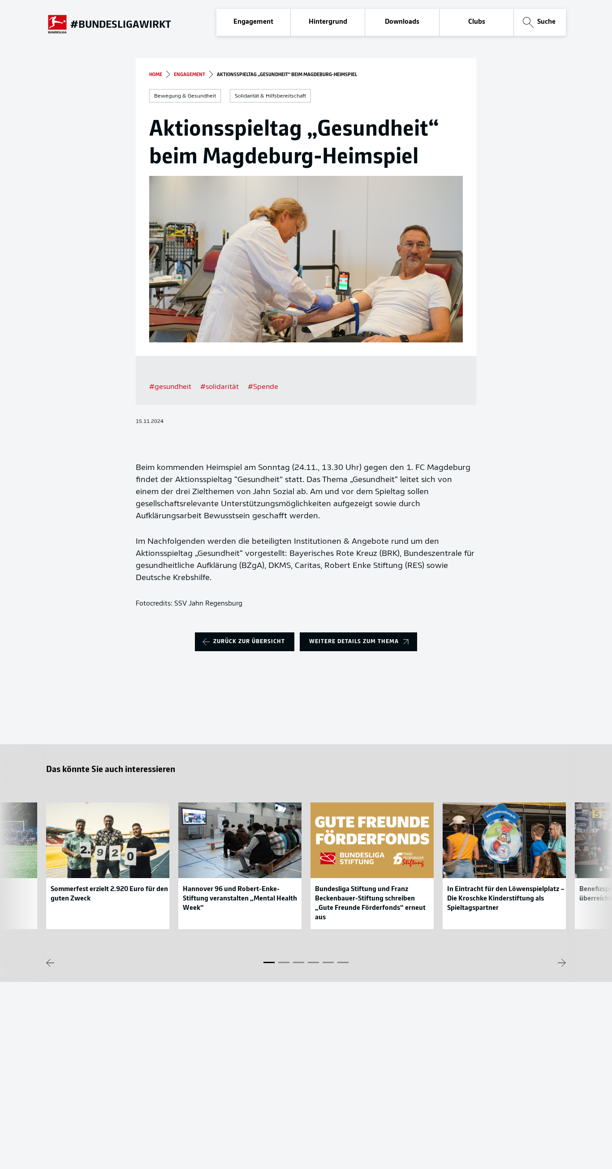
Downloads (402, 22)
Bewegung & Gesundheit (185, 96)
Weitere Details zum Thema (354, 641)
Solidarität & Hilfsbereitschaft (270, 96)
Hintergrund (328, 22)
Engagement (253, 22)
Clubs (476, 22)
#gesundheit (170, 387)
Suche (546, 22)
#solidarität (219, 387)
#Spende (263, 387)
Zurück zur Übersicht (249, 641)
